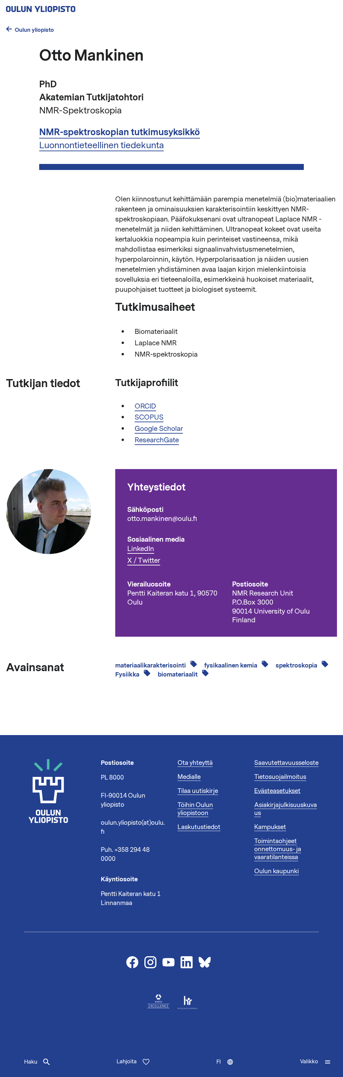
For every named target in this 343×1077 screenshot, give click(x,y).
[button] (315, 1062)
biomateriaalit (178, 674)
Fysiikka (128, 674)
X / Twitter (143, 560)
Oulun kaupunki (276, 871)
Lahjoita (127, 1061)
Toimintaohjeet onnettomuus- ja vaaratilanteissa (277, 849)
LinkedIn (140, 548)
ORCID (145, 406)
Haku (30, 1062)
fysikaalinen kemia (231, 665)
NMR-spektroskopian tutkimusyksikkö (119, 132)
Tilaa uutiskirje (198, 791)
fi (227, 1067)
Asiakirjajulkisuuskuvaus (285, 809)
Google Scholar (159, 428)
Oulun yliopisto (34, 30)
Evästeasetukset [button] (277, 791)
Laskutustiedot (199, 827)
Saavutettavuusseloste (286, 762)
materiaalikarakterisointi (151, 665)
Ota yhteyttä (195, 762)
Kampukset (270, 827)
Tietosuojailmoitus (280, 777)
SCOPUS (149, 417)
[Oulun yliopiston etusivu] (62, 7)
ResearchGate (157, 440)
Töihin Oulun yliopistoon (195, 809)
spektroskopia (297, 665)
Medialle (189, 777)
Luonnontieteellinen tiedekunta (101, 145)
